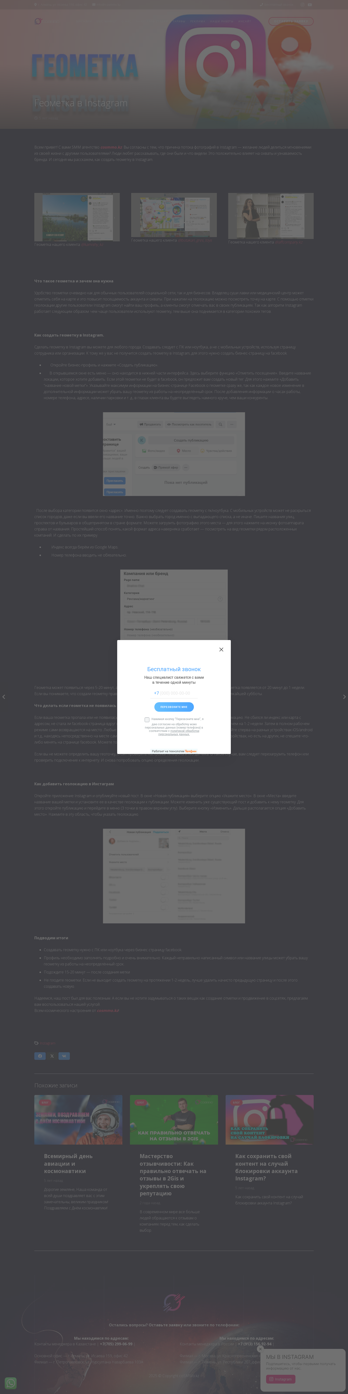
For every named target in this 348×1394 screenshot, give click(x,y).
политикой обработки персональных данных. (178, 732)
